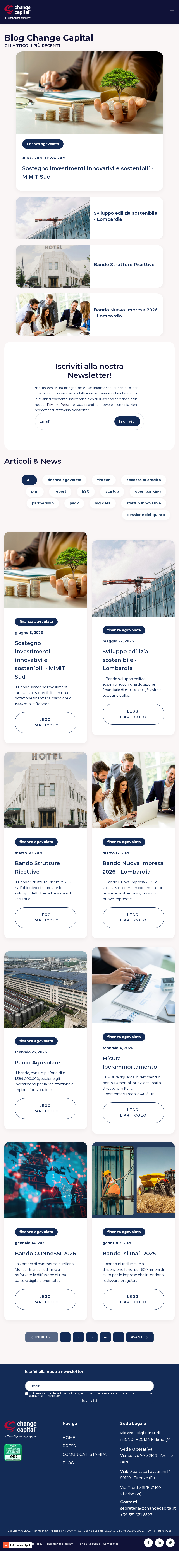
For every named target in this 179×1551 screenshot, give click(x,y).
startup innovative (143, 503)
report (60, 491)
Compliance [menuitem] (110, 1543)
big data (102, 503)
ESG (86, 491)
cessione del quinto (146, 515)
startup (112, 491)
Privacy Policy (58, 405)
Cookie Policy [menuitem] (34, 1543)
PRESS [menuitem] (69, 1446)
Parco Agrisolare (37, 1062)
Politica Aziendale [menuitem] (88, 1543)
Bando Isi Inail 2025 (129, 1253)
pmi (34, 491)
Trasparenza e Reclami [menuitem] (60, 1543)
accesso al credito (143, 480)
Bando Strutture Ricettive (124, 264)
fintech (103, 480)
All (29, 480)
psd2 (74, 503)
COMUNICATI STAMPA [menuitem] (85, 1454)
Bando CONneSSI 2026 (45, 1253)
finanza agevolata (43, 144)
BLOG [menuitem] (68, 1463)
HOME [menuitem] (69, 1437)
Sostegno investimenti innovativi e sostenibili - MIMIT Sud (40, 660)
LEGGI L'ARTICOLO (45, 722)
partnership (43, 503)
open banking (148, 491)
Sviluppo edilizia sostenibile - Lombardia (125, 659)
